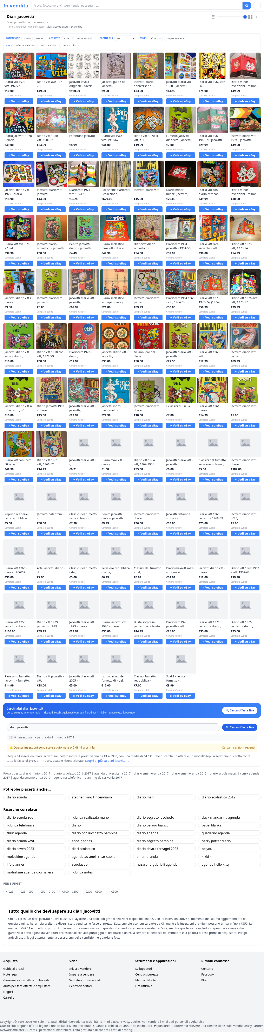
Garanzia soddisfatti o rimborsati (26, 980)
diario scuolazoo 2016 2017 (72, 773)
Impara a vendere (81, 974)
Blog (204, 980)
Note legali (10, 974)
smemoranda (147, 856)
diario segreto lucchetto (155, 817)
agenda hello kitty (216, 864)
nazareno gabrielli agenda (157, 864)
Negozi (8, 992)
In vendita (15, 5)
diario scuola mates (223, 773)
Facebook (207, 974)
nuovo (27, 38)
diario (76, 825)
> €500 (113, 891)
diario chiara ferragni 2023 (157, 848)
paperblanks (211, 825)
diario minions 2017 (36, 773)
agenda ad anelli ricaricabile (93, 856)
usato (39, 38)
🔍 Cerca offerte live (239, 727)
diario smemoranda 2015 (189, 773)
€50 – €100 (47, 891)
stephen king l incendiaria (92, 797)
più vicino (155, 38)
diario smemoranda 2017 (151, 773)
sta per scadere (175, 38)
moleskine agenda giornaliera (30, 872)
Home (10, 26)
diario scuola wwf (20, 841)
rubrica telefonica (20, 825)
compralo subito (84, 38)
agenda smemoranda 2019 (31, 777)
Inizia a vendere (80, 969)
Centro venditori (80, 986)
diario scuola (17, 797)
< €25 (9, 891)
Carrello (8, 997)
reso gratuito (48, 45)
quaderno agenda (216, 833)
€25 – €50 (26, 891)
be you (207, 848)
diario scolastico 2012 (218, 797)
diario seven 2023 (20, 848)
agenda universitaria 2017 (112, 773)
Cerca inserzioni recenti (238, 747)
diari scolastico (83, 848)
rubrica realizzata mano (90, 817)
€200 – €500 (93, 891)
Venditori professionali (85, 980)
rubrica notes (82, 872)
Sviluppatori (143, 969)
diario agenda (147, 833)
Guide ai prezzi (13, 969)
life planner (16, 864)
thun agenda (17, 833)
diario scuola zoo (20, 817)
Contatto (207, 969)
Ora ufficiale (143, 986)
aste (66, 38)
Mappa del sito (145, 980)
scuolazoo (80, 864)
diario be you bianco (153, 825)
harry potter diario (216, 841)
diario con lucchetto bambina (95, 833)
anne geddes (82, 841)
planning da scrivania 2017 (103, 777)
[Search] (247, 5)
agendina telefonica (67, 777)
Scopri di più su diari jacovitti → (107, 761)
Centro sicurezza (146, 974)
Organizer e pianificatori (30, 26)
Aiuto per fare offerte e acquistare (27, 986)
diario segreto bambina (155, 841)
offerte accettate (25, 45)
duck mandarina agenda (221, 817)
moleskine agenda (21, 856)
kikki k (207, 856)
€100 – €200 (70, 891)
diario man (145, 797)
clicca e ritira (69, 45)
